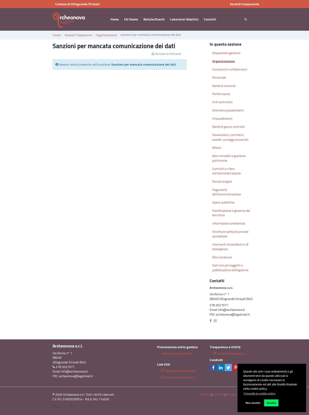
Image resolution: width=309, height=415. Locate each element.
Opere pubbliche (223, 202)
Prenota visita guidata (176, 353)
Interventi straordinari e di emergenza (230, 246)
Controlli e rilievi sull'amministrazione (226, 171)
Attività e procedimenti (228, 110)
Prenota (204, 394)
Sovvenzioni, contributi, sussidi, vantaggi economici (230, 137)
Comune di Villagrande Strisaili (77, 4)
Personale (219, 77)
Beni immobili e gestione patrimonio (229, 158)
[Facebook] (210, 320)
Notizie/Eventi (154, 19)
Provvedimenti (222, 118)
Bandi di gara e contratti (228, 126)
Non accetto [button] (253, 402)
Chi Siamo (131, 19)
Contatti (210, 19)
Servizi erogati (222, 181)
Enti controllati (222, 102)
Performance (221, 93)
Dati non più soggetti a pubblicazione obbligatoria (230, 267)
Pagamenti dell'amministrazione (226, 192)
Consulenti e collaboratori (229, 69)
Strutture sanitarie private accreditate (230, 234)
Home (115, 19)
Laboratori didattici (184, 19)
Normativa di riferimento (168, 54)
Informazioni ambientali (228, 223)
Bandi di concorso (224, 85)
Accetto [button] (271, 402)
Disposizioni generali (226, 53)
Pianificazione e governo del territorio (231, 213)
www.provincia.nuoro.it (180, 377)
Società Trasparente (78, 35)
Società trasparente (244, 4)
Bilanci (216, 147)
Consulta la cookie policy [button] (260, 393)
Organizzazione (106, 35)
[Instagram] (215, 320)
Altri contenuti (222, 257)
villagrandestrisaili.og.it (180, 370)
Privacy (231, 394)
